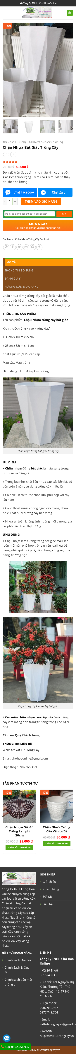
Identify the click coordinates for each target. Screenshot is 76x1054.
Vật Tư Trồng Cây (27, 750)
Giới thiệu (49, 882)
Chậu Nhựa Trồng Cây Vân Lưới (56, 829)
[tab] (39, 262)
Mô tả (11, 262)
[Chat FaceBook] (20, 192)
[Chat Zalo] (55, 192)
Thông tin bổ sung (19, 270)
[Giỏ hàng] (70, 13)
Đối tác (47, 897)
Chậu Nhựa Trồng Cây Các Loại (42, 142)
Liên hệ (48, 904)
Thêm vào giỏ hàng (41, 201)
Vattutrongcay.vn (49, 1050)
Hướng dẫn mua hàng (22, 286)
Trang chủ (10, 142)
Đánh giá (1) (14, 278)
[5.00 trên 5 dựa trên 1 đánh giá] (38, 161)
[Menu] (5, 12)
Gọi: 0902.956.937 (17, 1047)
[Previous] (9, 70)
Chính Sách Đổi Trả (18, 960)
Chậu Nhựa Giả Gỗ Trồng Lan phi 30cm (19, 831)
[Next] (67, 70)
